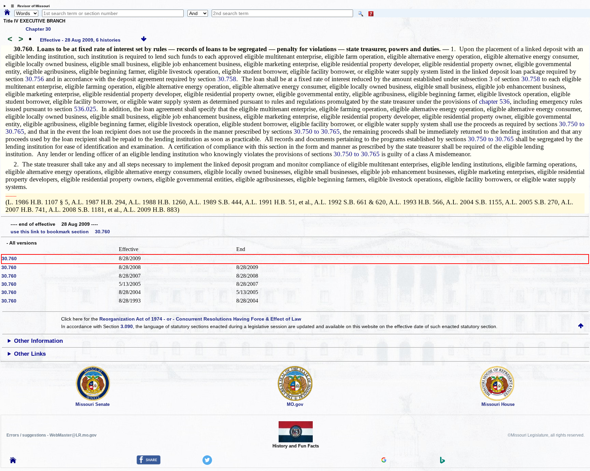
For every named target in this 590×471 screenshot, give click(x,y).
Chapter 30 (38, 29)
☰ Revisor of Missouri (29, 6)
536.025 (85, 109)
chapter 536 (494, 101)
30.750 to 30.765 (317, 131)
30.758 (226, 79)
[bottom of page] (143, 40)
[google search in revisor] (383, 460)
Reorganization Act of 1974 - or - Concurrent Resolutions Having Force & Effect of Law (200, 319)
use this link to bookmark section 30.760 (60, 231)
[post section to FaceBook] (148, 463)
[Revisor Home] (13, 461)
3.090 (127, 326)
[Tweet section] (207, 463)
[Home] (7, 12)
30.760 (9, 258)
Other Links (30, 354)
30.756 (34, 79)
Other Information (38, 341)
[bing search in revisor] (442, 462)
